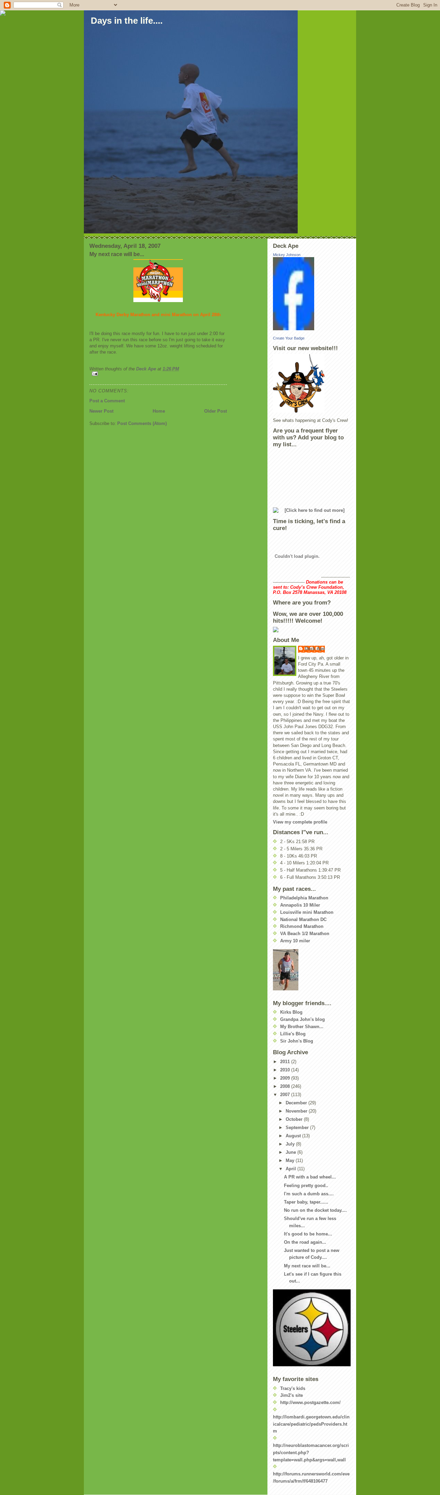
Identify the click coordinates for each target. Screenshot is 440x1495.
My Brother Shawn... (301, 1026)
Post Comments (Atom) (142, 423)
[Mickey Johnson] (312, 293)
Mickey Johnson (286, 255)
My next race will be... (307, 1265)
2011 (285, 1061)
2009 (285, 1078)
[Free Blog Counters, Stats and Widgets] (312, 629)
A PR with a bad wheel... (310, 1177)
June (291, 1152)
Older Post (215, 411)
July (291, 1144)
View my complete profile (300, 822)
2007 (285, 1094)
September (298, 1127)
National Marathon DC (303, 919)
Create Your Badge (289, 338)
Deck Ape (315, 648)
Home (159, 411)
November (297, 1111)
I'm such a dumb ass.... (309, 1193)
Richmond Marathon (301, 926)
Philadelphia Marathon (304, 897)
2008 (285, 1086)
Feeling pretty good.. (306, 1185)
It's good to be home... (308, 1234)
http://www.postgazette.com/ (310, 1402)
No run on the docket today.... (315, 1210)
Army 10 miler (295, 940)
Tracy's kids (292, 1388)
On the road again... (305, 1242)
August (294, 1135)
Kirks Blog (291, 1012)
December (297, 1102)
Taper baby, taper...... (306, 1202)
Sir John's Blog (296, 1041)
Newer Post (101, 411)
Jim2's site (291, 1395)
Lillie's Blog (293, 1033)
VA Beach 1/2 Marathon (304, 933)
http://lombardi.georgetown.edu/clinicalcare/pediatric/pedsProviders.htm (311, 1424)
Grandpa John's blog (302, 1019)
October (295, 1119)
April (291, 1168)
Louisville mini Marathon (306, 912)
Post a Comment (107, 400)
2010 (285, 1069)
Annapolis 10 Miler (300, 905)
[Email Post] (158, 373)
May (291, 1160)
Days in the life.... (127, 20)
